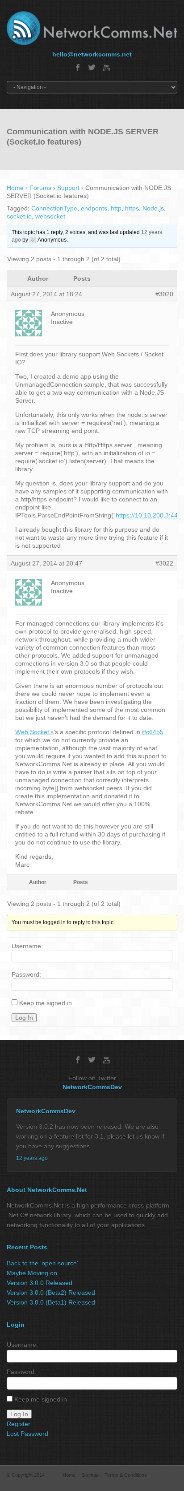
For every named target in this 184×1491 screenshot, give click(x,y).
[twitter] (92, 67)
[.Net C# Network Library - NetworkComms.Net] (92, 28)
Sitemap (90, 1475)
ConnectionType (54, 208)
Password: (26, 974)
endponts (94, 208)
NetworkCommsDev (92, 1087)
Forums (40, 187)
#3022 (164, 563)
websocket (50, 216)
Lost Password (27, 1433)
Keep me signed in (45, 1003)
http (116, 208)
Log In (24, 1017)
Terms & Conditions (126, 1475)
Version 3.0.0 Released (39, 1282)
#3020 (164, 294)
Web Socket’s (34, 731)
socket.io (19, 216)
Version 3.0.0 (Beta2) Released (51, 1292)
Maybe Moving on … (36, 1273)
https (132, 208)
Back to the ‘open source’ (42, 1263)
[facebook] (77, 67)
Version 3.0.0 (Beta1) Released (51, 1302)
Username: (27, 946)
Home (15, 187)
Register (18, 1423)
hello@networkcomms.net (92, 54)
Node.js (153, 208)
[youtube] (106, 67)
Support (68, 187)
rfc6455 (152, 731)
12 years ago (32, 1158)
